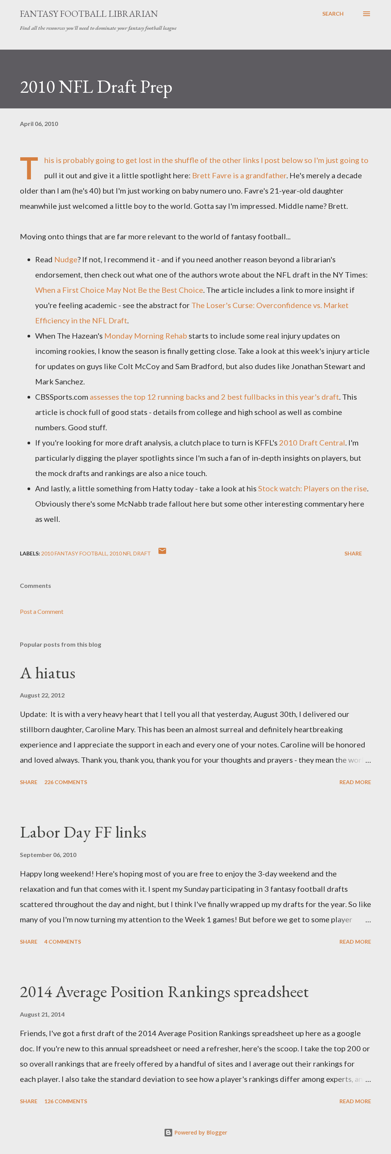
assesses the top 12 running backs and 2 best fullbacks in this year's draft (214, 396)
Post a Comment (41, 611)
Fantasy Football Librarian (89, 13)
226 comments (65, 782)
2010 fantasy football (74, 553)
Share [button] (353, 553)
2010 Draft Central (312, 442)
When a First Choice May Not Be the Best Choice (119, 289)
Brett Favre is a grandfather (239, 175)
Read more (355, 782)
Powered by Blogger (200, 1132)
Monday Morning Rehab (145, 335)
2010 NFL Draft (130, 553)
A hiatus (47, 672)
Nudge (66, 259)
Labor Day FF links (83, 832)
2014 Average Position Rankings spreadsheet (164, 991)
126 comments (65, 1101)
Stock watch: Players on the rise (312, 488)
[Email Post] (162, 553)
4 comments (62, 941)
